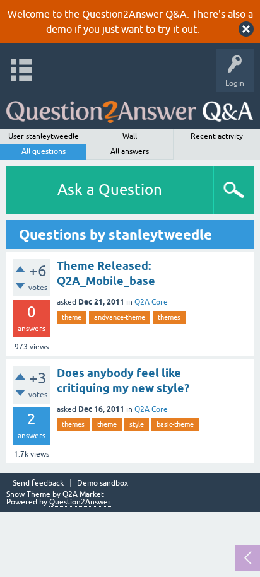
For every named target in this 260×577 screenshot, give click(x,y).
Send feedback (38, 483)
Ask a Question (109, 189)
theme (71, 317)
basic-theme (175, 424)
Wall (129, 136)
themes (169, 317)
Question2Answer (80, 502)
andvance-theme (119, 317)
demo (59, 29)
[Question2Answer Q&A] (129, 107)
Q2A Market (83, 494)
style (136, 424)
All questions (43, 151)
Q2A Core (151, 302)
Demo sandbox (102, 483)
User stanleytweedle (43, 136)
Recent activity (217, 136)
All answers (129, 151)
